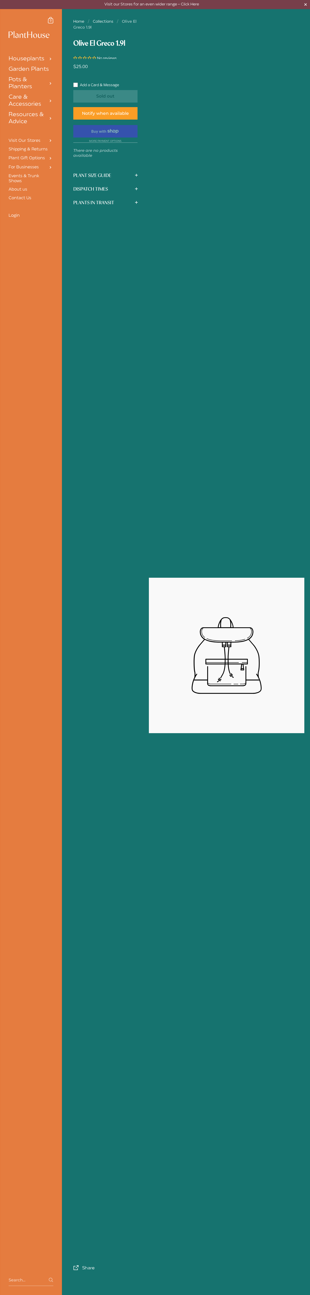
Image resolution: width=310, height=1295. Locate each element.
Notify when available (105, 113)
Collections (103, 22)
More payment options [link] (105, 141)
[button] (85, 58)
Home (78, 22)
